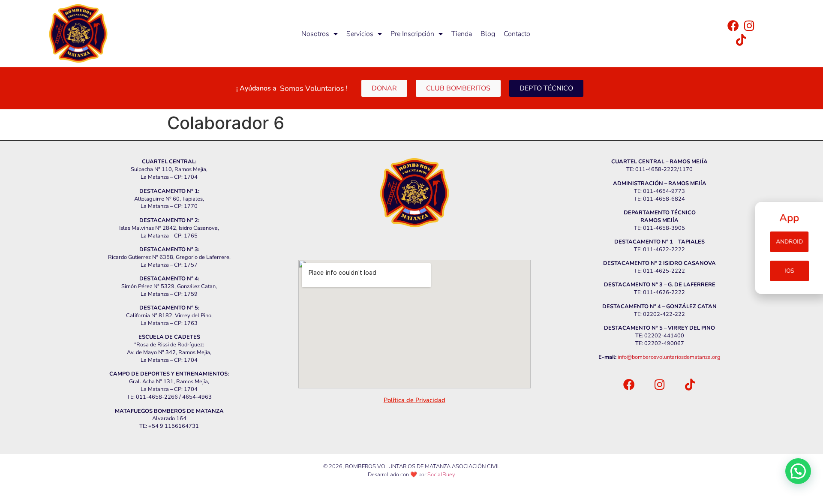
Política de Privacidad (414, 400)
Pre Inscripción (412, 34)
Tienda (461, 34)
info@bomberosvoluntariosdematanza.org (669, 357)
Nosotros (315, 34)
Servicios (359, 34)
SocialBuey (441, 474)
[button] (798, 471)
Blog (488, 34)
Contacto (517, 34)
